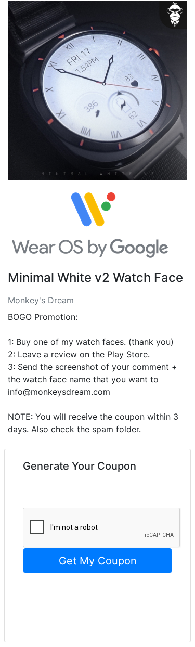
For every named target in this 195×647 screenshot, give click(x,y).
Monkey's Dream (41, 300)
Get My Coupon (98, 560)
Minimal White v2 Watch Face (95, 277)
